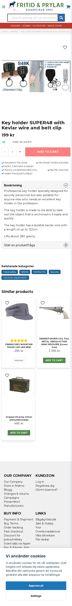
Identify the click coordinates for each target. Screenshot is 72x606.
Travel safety (9, 272)
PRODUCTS (39, 272)
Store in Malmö (14, 485)
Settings (36, 595)
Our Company (13, 481)
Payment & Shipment (18, 519)
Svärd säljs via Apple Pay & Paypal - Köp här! (17, 547)
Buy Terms (11, 523)
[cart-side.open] (68, 7)
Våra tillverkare (45, 535)
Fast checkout (13, 531)
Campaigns (11, 497)
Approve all (36, 585)
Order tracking (13, 527)
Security (54, 272)
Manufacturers (13, 505)
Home (4, 31)
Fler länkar (42, 539)
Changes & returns (16, 493)
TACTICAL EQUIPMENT (15, 277)
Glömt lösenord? (47, 489)
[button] (65, 47)
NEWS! (14, 31)
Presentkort (12, 501)
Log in (40, 481)
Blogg (8, 489)
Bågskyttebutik (46, 519)
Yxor (38, 527)
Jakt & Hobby (45, 523)
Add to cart (54, 360)
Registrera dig (45, 485)
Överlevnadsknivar (48, 531)
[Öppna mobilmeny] (3, 7)
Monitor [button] (18, 360)
